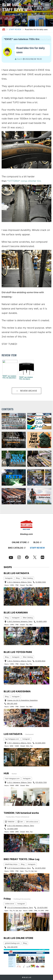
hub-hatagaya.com (12, 778)
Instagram (9, 578)
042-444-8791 (12, 947)
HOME (3, 29)
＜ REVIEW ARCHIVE (26, 390)
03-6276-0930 (40, 868)
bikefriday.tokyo (11, 864)
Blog (18, 578)
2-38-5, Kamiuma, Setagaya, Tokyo (19, 621)
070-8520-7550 (41, 782)
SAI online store (32, 822)
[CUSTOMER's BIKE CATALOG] (14, 421)
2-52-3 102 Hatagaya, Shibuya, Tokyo (20, 825)
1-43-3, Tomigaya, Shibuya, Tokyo (19, 661)
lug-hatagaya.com (12, 739)
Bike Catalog (28, 578)
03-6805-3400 (41, 621)
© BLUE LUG (26, 977)
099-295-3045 (12, 703)
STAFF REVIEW (15, 29)
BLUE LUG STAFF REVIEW (14, 7)
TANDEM (11, 822)
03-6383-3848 (12, 828)
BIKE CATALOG (15, 547)
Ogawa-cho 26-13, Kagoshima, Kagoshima (22, 700)
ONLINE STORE (19, 542)
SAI (21, 822)
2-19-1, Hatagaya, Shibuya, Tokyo (19, 743)
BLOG (36, 542)
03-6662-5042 (40, 582)
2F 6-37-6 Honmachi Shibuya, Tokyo (20, 907)
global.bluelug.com (12, 943)
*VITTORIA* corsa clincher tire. (24, 180)
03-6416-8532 (40, 661)
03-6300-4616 (40, 743)
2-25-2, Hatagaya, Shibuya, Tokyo (19, 782)
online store (9, 904)
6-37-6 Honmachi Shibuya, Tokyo (19, 868)
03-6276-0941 (42, 907)
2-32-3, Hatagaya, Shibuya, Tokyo (19, 582)
